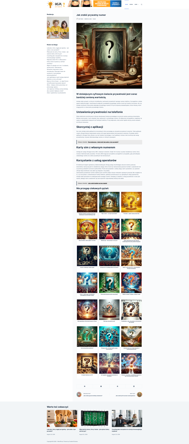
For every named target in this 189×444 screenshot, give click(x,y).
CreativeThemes (73, 441)
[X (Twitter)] (101, 386)
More (136, 4)
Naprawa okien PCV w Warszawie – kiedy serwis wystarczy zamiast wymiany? (57, 61)
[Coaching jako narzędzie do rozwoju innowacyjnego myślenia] (127, 418)
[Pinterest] (117, 386)
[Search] (141, 4)
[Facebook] (84, 386)
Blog (126, 4)
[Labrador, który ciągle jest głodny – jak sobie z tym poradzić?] (62, 418)
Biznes (131, 4)
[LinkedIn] (134, 386)
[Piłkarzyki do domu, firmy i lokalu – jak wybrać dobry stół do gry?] (94, 418)
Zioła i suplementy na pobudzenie (56, 93)
